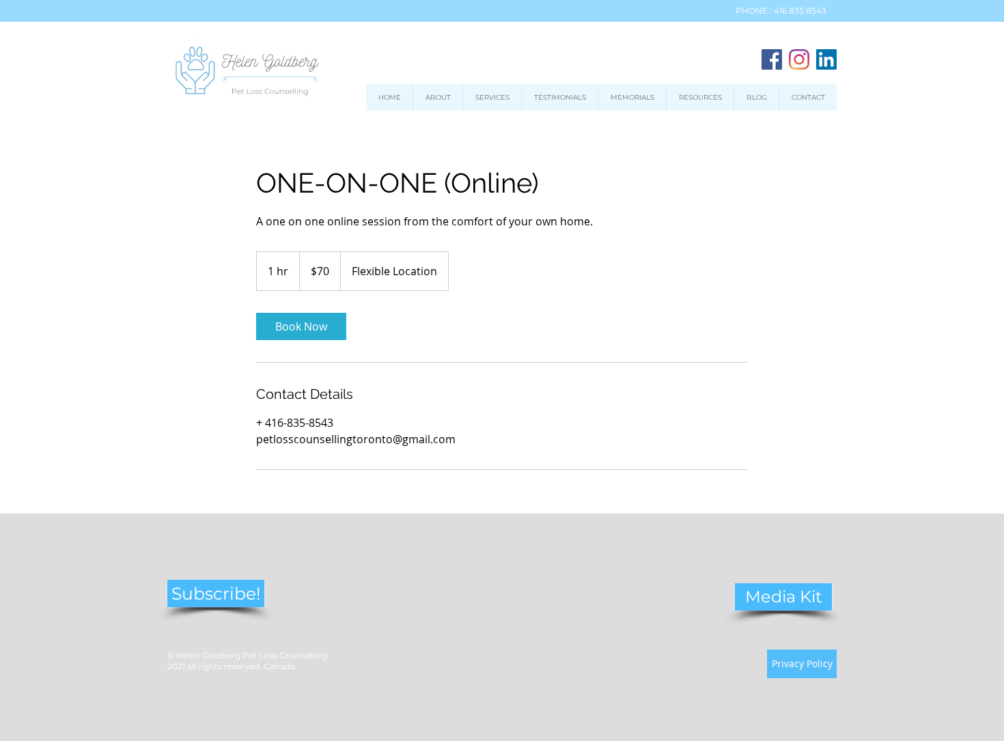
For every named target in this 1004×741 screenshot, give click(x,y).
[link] (301, 326)
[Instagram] (799, 59)
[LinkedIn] (826, 59)
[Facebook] (772, 59)
